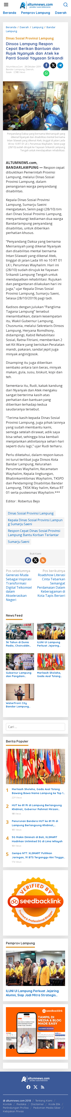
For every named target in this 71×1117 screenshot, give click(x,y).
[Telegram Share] (60, 65)
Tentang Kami (43, 1100)
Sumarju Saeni (18, 541)
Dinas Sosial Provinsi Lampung (30, 38)
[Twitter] (35, 560)
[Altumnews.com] (36, 5)
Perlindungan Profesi (16, 1107)
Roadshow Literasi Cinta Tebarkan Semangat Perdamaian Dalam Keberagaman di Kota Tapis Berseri (51, 583)
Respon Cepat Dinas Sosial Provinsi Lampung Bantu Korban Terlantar (34, 533)
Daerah (30, 69)
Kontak (7, 1104)
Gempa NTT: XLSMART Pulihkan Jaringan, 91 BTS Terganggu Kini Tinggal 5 (38, 855)
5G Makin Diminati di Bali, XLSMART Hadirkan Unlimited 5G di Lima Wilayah (37, 839)
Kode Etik (54, 1104)
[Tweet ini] (53, 65)
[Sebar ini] (46, 65)
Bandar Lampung (15, 69)
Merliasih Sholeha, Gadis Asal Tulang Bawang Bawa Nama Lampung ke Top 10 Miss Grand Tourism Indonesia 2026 (50, 674)
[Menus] (6, 4)
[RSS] (43, 560)
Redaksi (21, 1104)
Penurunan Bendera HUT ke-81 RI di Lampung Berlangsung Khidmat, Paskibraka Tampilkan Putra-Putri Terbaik (35, 823)
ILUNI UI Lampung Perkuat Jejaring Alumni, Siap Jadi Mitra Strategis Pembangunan (48, 644)
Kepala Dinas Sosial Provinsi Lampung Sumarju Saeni (35, 522)
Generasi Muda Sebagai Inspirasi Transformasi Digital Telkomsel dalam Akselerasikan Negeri (19, 585)
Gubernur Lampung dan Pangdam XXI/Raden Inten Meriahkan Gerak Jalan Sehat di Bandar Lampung (18, 674)
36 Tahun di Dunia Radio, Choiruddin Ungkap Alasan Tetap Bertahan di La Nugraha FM (20, 644)
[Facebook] (28, 560)
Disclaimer (37, 1104)
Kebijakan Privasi (13, 1111)
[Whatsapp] (46, 73)
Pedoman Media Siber (47, 1107)
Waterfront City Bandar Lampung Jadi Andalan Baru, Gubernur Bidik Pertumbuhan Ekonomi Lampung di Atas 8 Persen (19, 704)
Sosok (9, 72)
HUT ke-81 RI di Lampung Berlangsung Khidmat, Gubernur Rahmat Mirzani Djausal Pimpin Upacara (37, 807)
